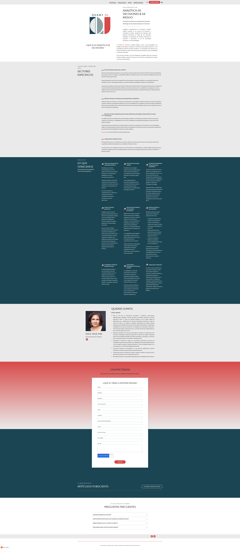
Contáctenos (154, 2)
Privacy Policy (133, 545)
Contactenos (105, 132)
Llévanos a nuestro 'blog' (152, 486)
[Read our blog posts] (154, 536)
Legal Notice (128, 545)
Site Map (138, 545)
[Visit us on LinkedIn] (87, 339)
